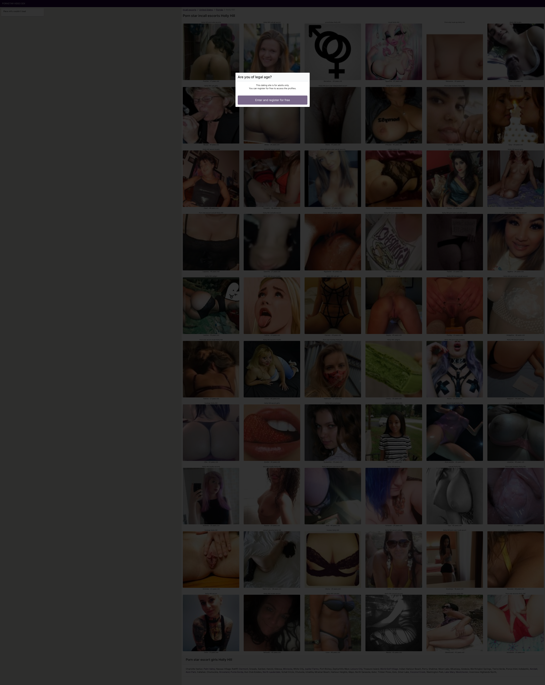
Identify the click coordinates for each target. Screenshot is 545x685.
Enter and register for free (272, 100)
